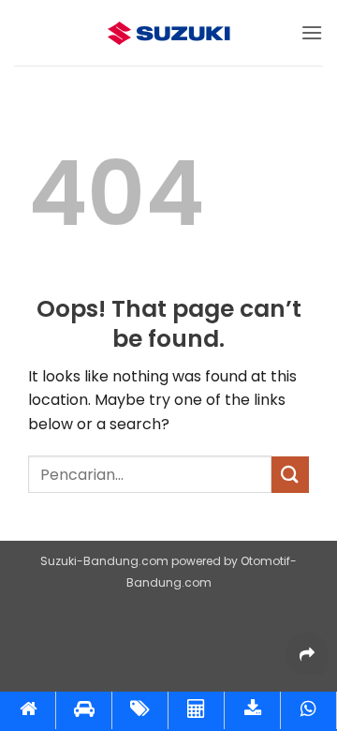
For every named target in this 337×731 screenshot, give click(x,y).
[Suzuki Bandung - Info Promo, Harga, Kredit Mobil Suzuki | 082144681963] (168, 33)
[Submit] (290, 474)
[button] (311, 32)
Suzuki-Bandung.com (104, 561)
